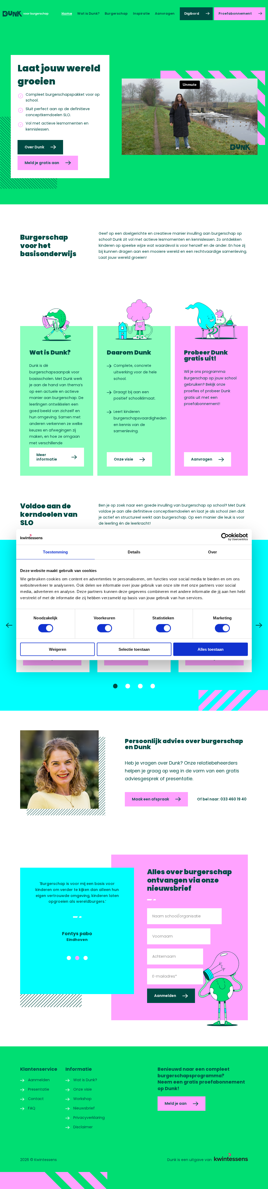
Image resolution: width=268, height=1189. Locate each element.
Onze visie (123, 459)
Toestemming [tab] (55, 552)
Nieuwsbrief (84, 1108)
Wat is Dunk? (88, 13)
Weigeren (57, 649)
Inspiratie (141, 13)
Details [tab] (134, 552)
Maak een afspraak (150, 799)
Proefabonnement (235, 13)
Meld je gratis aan (42, 162)
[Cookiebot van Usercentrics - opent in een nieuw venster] (225, 537)
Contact (36, 1098)
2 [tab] (127, 686)
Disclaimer (83, 1127)
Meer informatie (46, 457)
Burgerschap (116, 13)
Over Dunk (34, 147)
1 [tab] (115, 686)
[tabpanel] (77, 912)
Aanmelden (39, 1080)
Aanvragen (165, 13)
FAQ (31, 1108)
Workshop (82, 1098)
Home (67, 13)
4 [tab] (152, 686)
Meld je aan (176, 1103)
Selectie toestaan (134, 649)
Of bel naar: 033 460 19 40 (222, 799)
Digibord (191, 13)
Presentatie (38, 1089)
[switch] (104, 628)
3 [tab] (140, 686)
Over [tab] (212, 552)
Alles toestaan (211, 649)
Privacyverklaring (89, 1117)
